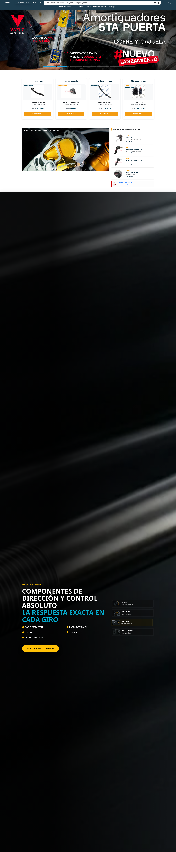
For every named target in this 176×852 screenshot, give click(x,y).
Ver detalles (36, 114)
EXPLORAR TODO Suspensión (41, 649)
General (38, 3)
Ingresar (171, 3)
